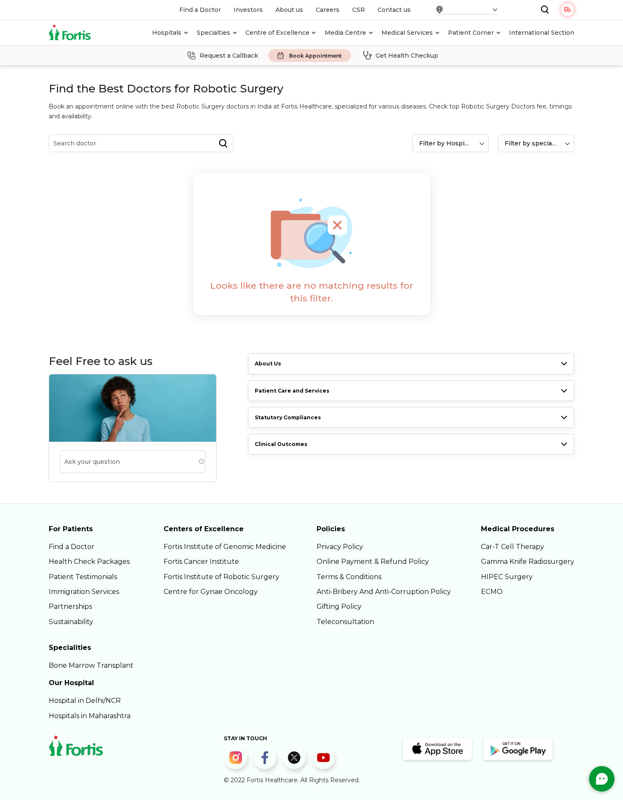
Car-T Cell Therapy (512, 547)
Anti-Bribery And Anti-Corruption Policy (384, 592)
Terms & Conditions (349, 577)
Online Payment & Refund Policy (373, 561)
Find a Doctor (200, 10)
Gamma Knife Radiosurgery (527, 561)
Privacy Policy (340, 547)
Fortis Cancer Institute (201, 561)
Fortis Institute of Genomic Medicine (225, 547)
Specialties (213, 32)
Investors (248, 10)
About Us (268, 363)
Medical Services (407, 32)
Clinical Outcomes (281, 444)
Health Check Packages (89, 561)
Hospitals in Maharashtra (90, 716)
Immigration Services (84, 592)
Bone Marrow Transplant (91, 665)
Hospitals (166, 32)
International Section (541, 32)
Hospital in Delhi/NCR (85, 701)
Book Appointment (315, 56)
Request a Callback (229, 55)
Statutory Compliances (288, 417)
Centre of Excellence (277, 32)
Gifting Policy (339, 606)
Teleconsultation (345, 622)
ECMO (492, 592)
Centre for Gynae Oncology (211, 592)
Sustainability (71, 622)
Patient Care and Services (292, 390)
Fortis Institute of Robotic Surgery (221, 577)
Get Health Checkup (406, 55)
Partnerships (70, 606)
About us (289, 10)
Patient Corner (471, 32)
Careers (327, 10)
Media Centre (345, 32)
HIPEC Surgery (507, 577)
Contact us (394, 10)
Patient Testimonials (83, 577)
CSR (358, 10)
